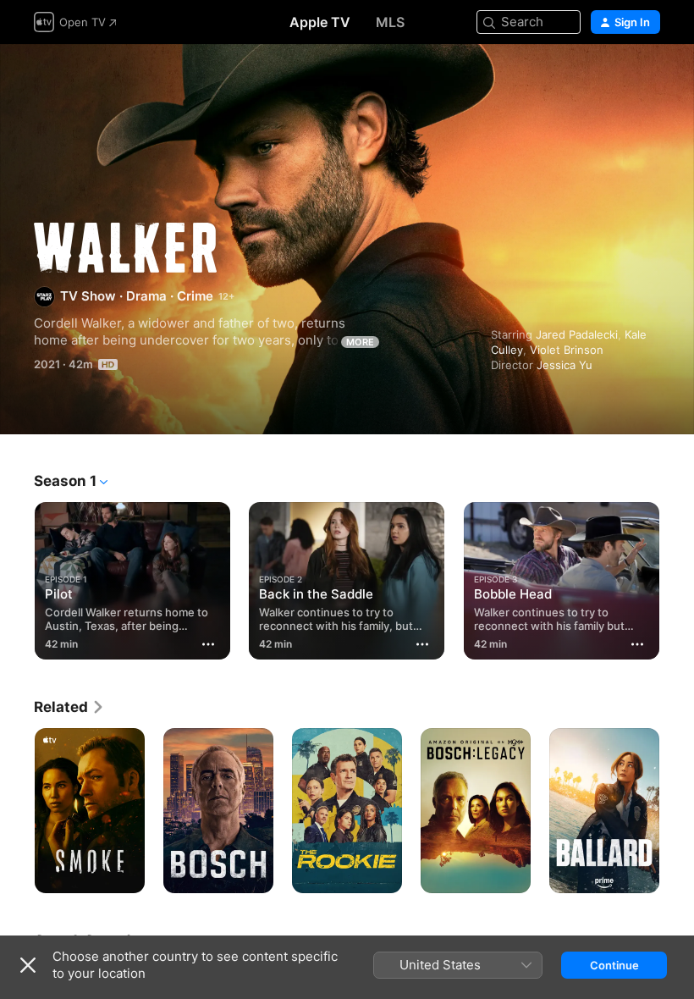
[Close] (28, 965)
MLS (390, 22)
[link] (69, 707)
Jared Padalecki (577, 334)
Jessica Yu (564, 365)
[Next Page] (677, 577)
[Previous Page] (17, 577)
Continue (614, 965)
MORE (360, 342)
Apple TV (319, 22)
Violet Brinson (566, 349)
